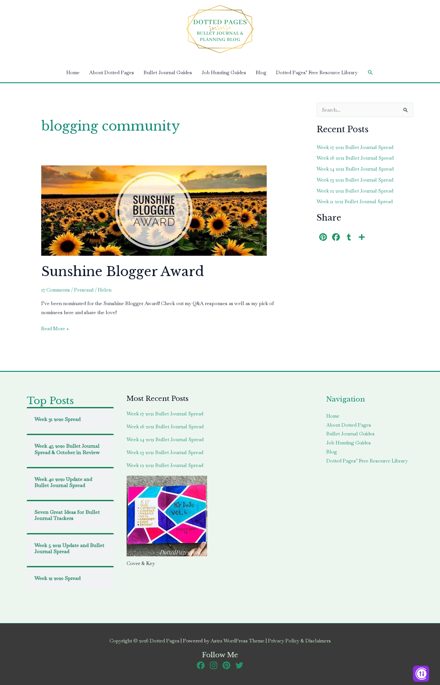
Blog (261, 72)
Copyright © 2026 (144, 641)
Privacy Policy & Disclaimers (299, 641)
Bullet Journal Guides (168, 72)
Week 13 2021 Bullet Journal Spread (355, 180)
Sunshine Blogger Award (122, 271)
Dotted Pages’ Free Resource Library (317, 72)
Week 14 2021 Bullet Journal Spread (355, 169)
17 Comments (55, 290)
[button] (370, 72)
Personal (84, 290)
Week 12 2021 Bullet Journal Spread (355, 191)
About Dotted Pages (111, 72)
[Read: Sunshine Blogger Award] (154, 210)
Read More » (55, 329)
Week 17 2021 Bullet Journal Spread (355, 147)
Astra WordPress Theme (237, 641)
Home (73, 72)
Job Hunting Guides (224, 72)
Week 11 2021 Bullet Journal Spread (355, 201)
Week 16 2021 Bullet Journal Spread (355, 158)
